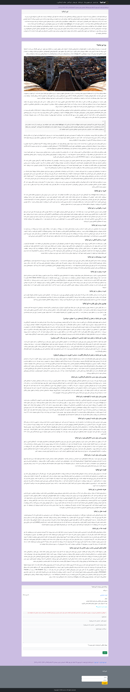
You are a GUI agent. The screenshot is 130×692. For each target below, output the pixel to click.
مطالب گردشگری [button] (62, 2)
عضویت (105, 683)
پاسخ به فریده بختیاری (102, 607)
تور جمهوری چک (88, 2)
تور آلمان (69, 2)
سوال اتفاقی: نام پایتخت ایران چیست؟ (97, 645)
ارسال (105, 653)
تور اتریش (95, 2)
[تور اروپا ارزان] (104, 2)
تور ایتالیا (80, 2)
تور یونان (75, 2)
